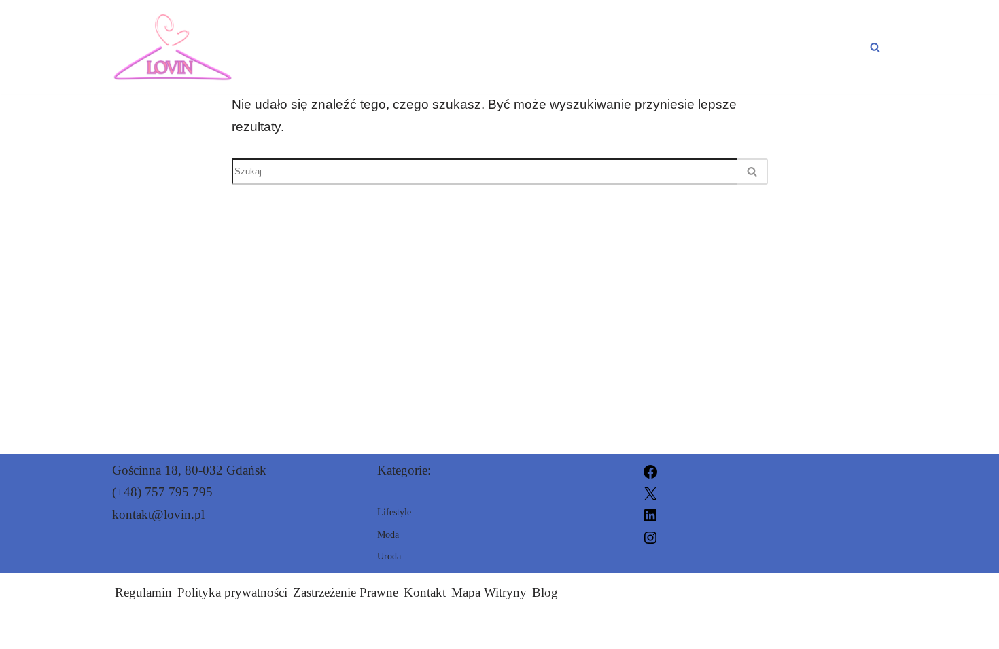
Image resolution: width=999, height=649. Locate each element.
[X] (650, 492)
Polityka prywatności (232, 592)
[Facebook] (650, 470)
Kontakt (425, 592)
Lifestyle (822, 47)
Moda (643, 47)
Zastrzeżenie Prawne (345, 592)
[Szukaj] (875, 47)
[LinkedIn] (650, 514)
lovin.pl (655, 630)
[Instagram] (650, 536)
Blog (545, 592)
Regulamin (143, 592)
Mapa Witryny (489, 592)
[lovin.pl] (172, 46)
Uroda (725, 47)
